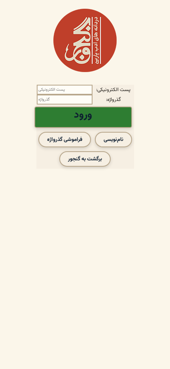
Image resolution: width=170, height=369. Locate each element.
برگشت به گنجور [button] (85, 159)
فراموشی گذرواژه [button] (64, 139)
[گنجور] (85, 40)
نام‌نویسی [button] (113, 139)
